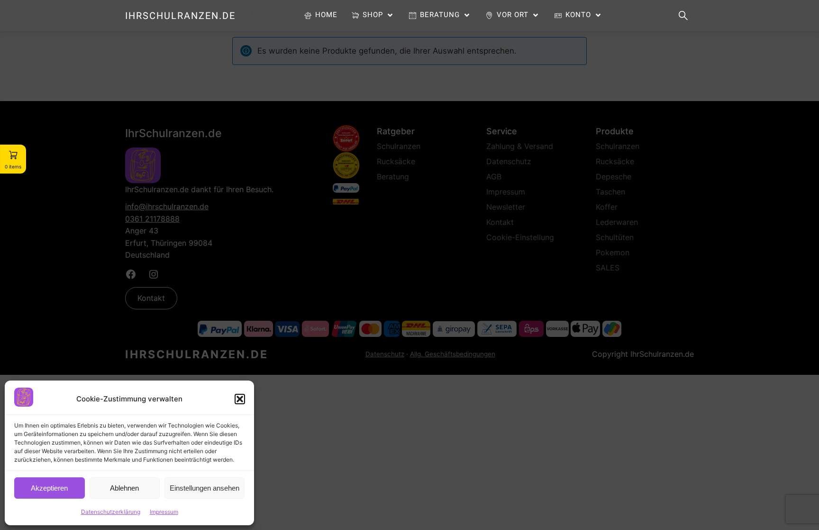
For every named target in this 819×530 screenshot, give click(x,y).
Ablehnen (124, 488)
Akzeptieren (49, 488)
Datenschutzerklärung (110, 511)
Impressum (164, 511)
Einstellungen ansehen (204, 488)
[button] (240, 399)
